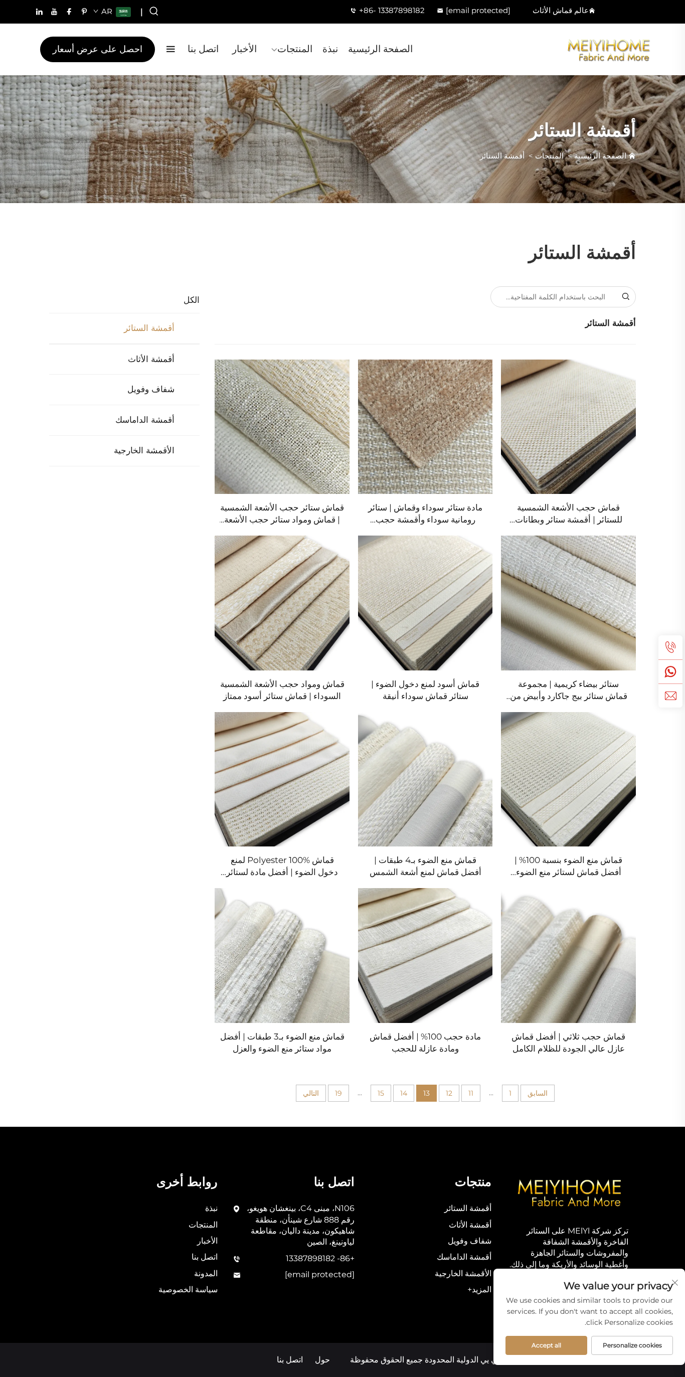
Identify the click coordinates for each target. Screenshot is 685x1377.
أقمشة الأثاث (151, 359)
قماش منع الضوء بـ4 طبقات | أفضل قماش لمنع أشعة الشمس (425, 866)
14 (403, 1093)
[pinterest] (84, 11)
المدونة (206, 1273)
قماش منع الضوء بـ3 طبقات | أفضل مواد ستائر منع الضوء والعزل (282, 1042)
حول (322, 1359)
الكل (192, 300)
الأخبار (244, 49)
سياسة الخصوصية (188, 1289)
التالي (311, 1093)
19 (338, 1093)
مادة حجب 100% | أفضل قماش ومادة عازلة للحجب (425, 1042)
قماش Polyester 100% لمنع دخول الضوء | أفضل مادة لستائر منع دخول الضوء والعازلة (282, 866)
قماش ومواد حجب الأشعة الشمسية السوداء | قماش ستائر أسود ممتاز (282, 690)
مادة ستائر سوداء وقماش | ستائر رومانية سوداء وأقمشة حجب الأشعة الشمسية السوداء (425, 514)
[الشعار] (609, 49)
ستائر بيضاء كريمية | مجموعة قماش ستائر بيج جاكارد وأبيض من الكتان (568, 690)
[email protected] (478, 10)
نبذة (330, 49)
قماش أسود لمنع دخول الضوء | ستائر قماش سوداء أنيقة (425, 690)
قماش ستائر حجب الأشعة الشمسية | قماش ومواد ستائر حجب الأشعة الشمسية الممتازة (282, 514)
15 (381, 1093)
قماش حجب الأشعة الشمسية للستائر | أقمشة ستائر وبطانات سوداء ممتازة (568, 514)
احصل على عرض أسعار (97, 49)
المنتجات (294, 49)
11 (470, 1093)
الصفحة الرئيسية (380, 49)
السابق (538, 1093)
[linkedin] (39, 11)
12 (449, 1093)
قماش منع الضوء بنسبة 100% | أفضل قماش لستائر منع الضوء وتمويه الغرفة (568, 866)
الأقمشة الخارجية (144, 450)
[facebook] (69, 11)
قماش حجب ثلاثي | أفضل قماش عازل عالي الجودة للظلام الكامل (568, 1042)
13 (426, 1093)
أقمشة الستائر (502, 155)
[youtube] (54, 11)
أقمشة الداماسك (145, 420)
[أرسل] (625, 297)
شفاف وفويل (151, 389)
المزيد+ (479, 1289)
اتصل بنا (203, 49)
